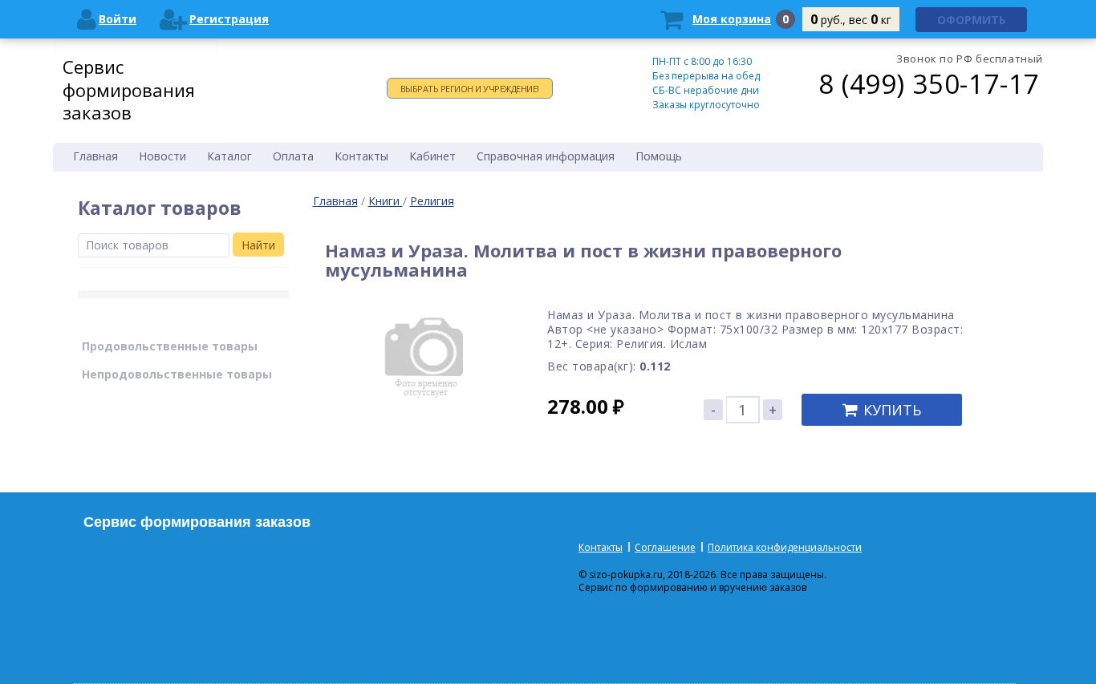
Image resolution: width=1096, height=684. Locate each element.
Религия (432, 200)
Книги (385, 200)
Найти (258, 245)
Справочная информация (546, 156)
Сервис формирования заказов (129, 89)
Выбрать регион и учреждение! (469, 89)
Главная (335, 200)
